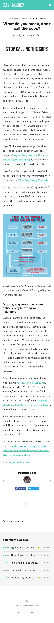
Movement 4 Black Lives (31, 383)
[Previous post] (5, 481)
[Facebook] (27, 601)
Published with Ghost (31, 605)
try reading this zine (26, 155)
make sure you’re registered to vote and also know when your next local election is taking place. (26, 450)
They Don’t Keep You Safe (33, 180)
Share (22, 488)
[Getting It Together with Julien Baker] (27, 570)
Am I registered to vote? (17, 462)
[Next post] (49, 481)
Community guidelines (14, 521)
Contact (18, 605)
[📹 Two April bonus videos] (27, 547)
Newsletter (39, 18)
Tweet (35, 488)
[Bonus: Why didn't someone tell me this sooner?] (27, 577)
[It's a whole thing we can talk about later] (27, 562)
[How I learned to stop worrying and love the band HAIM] (27, 555)
